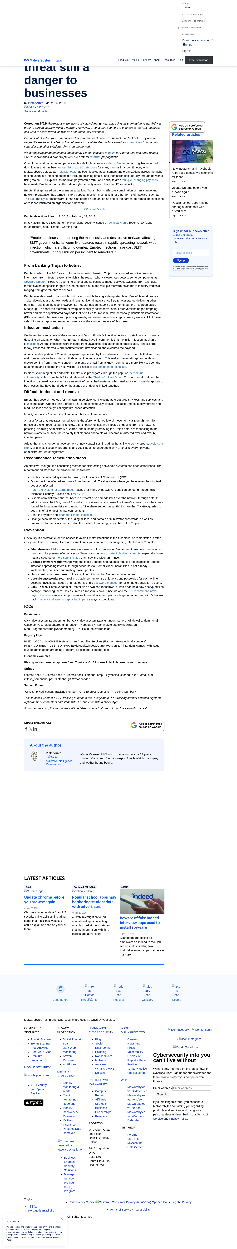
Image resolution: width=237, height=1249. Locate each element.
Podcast (118, 999)
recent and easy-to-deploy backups (62, 599)
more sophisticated (68, 557)
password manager (106, 582)
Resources (169, 60)
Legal (175, 1202)
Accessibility (142, 1209)
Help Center (135, 1147)
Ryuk (44, 198)
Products (123, 60)
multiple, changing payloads (140, 180)
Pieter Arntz (35, 103)
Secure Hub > (188, 34)
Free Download (198, 60)
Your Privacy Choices (82, 1202)
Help (180, 60)
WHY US (127, 1080)
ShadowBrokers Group (108, 377)
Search (178, 28)
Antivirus (100, 1064)
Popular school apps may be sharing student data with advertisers (94, 902)
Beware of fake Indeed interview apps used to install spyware (140, 923)
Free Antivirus (39, 1047)
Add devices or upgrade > (194, 21)
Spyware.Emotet (34, 281)
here (140, 335)
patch (111, 152)
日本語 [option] (32, 1206)
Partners (146, 60)
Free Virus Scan (41, 1052)
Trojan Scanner (40, 1043)
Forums (132, 1134)
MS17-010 (79, 494)
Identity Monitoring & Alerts (71, 1087)
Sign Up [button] (181, 260)
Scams (124, 887)
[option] (41, 1206)
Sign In (185, 3)
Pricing (135, 60)
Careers (132, 1039)
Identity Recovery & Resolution (70, 1112)
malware (95, 157)
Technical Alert (116, 222)
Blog (98, 1039)
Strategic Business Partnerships (103, 1108)
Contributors (60, 999)
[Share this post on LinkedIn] (35, 729)
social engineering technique (107, 366)
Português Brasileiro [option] (41, 1210)
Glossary (147, 999)
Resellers (101, 1116)
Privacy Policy (199, 270)
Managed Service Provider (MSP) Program (70, 1183)
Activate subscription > (193, 14)
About (156, 60)
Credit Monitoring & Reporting (71, 1099)
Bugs (28, 887)
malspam (33, 343)
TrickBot (29, 198)
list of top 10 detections (82, 167)
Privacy (187, 1202)
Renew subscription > (192, 27)
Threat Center (90, 999)
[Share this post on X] (31, 729)
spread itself (134, 142)
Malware (100, 1060)
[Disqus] (94, 815)
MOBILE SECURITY (37, 1067)
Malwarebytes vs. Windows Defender (136, 1116)
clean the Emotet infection (75, 514)
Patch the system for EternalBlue (52, 489)
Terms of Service (188, 270)
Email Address (162, 1088)
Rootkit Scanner (41, 1039)
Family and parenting (85, 887)
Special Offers (136, 1072)
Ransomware (103, 1056)
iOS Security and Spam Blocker (39, 1089)
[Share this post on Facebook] (26, 729)
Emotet (121, 163)
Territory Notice (137, 1068)
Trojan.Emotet (66, 171)
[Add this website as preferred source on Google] (118, 109)
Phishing (100, 1052)
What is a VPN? (105, 1068)
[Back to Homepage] (43, 61)
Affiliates (100, 1099)
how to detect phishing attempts (120, 553)
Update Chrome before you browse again (44, 899)
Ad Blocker (70, 1064)
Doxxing (100, 1072)
